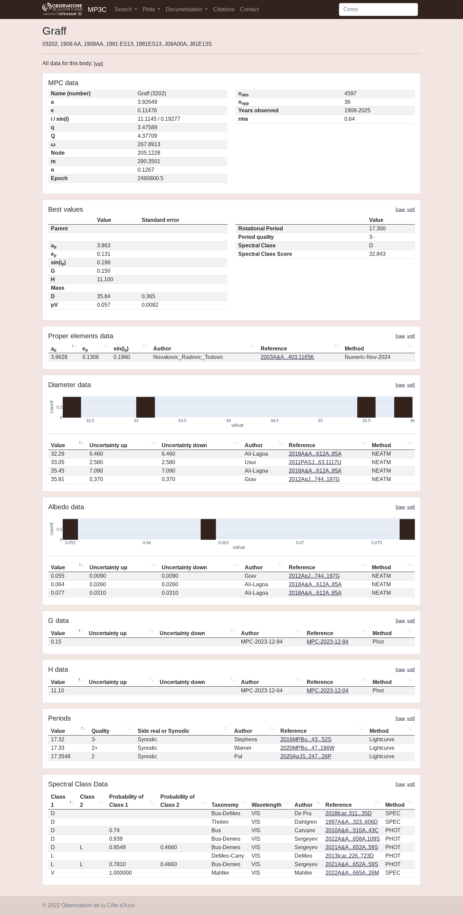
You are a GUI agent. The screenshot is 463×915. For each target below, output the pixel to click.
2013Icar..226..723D (349, 856)
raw (400, 209)
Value (58, 445)
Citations (224, 9)
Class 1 (58, 801)
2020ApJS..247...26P (305, 756)
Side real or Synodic (163, 731)
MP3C (97, 9)
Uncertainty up (108, 445)
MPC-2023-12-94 (327, 642)
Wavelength (266, 805)
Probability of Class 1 (126, 801)
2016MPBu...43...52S (305, 739)
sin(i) (121, 349)
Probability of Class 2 (177, 801)
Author (162, 348)
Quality (100, 731)
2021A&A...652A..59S (351, 847)
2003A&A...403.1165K (287, 357)
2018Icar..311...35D (348, 813)
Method (354, 348)
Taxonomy (225, 805)
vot (98, 63)
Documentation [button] (185, 9)
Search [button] (124, 9)
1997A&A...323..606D (351, 822)
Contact (249, 9)
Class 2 (87, 801)
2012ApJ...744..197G (314, 479)
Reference (274, 348)
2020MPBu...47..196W (307, 748)
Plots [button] (149, 9)
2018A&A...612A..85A (315, 454)
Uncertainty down (184, 445)
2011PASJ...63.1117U (315, 462)
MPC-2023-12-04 (327, 690)
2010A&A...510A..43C (352, 830)
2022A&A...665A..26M (352, 873)
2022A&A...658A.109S (352, 839)
